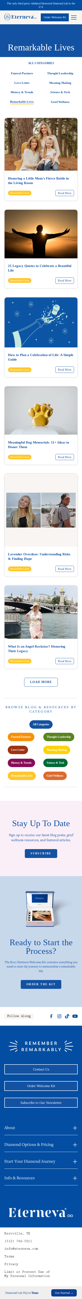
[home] (20, 17)
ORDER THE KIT (41, 984)
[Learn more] (55, 17)
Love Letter (22, 83)
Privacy (11, 1264)
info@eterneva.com (21, 1249)
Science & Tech (60, 92)
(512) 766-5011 (18, 1241)
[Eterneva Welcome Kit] (41, 911)
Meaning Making (60, 83)
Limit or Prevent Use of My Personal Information (27, 1274)
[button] (74, 17)
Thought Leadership (60, 73)
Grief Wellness (60, 102)
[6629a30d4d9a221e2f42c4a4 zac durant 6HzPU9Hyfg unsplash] (41, 234)
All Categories (41, 724)
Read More (65, 193)
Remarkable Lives (22, 101)
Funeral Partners (22, 73)
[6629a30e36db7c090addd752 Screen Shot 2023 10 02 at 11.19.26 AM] (41, 144)
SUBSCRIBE (41, 853)
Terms (9, 1257)
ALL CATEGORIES (41, 63)
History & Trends (22, 92)
